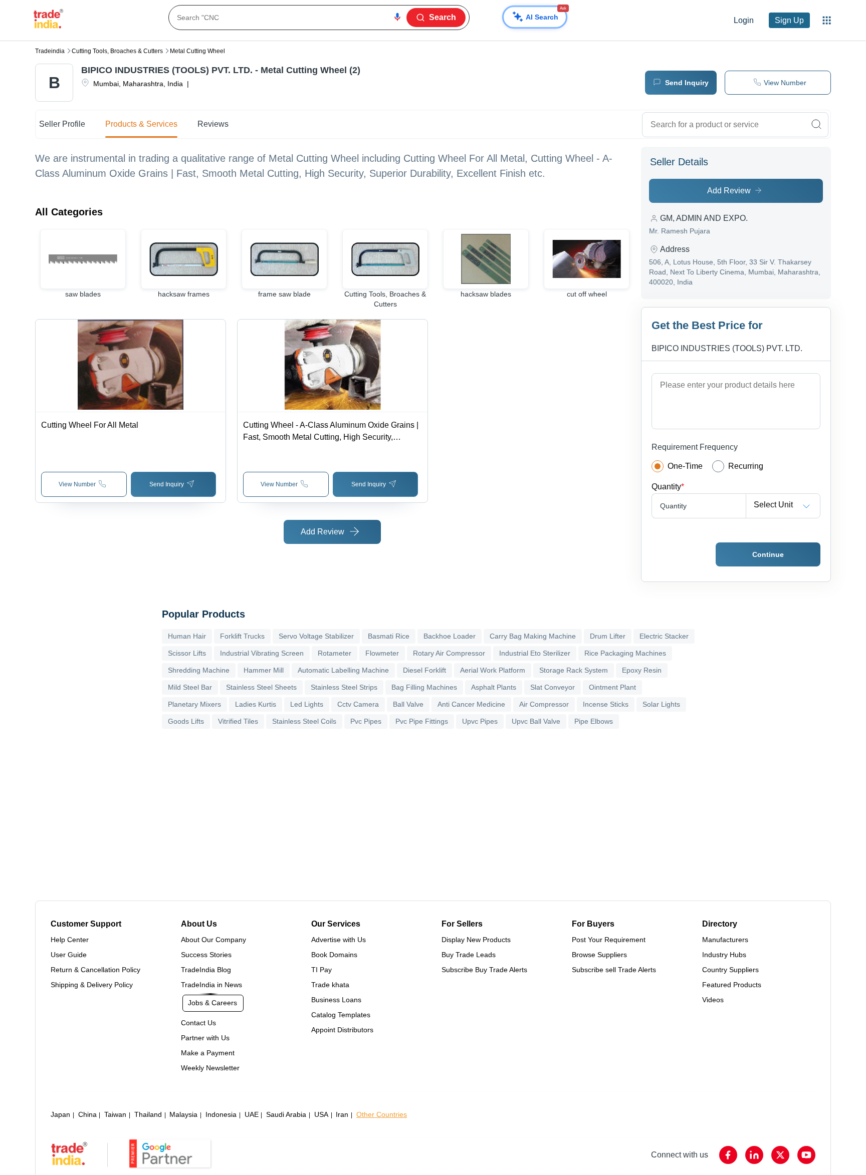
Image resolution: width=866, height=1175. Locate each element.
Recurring (745, 466)
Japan (60, 1114)
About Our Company (213, 940)
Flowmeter (382, 653)
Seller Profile (62, 124)
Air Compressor (544, 704)
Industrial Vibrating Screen (262, 653)
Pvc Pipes (365, 721)
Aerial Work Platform (492, 670)
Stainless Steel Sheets (261, 687)
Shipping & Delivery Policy (92, 985)
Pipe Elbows (593, 721)
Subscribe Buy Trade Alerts (484, 970)
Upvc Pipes (480, 721)
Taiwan (115, 1114)
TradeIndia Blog (206, 970)
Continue (768, 554)
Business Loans (336, 1000)
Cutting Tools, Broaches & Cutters (117, 51)
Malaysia (183, 1114)
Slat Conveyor (552, 687)
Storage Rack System (573, 670)
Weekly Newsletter (210, 1068)
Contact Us (198, 1023)
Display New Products (476, 940)
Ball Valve (408, 704)
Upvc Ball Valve (536, 721)
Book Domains (334, 955)
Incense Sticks (605, 704)
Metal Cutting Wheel (197, 51)
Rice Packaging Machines (625, 653)
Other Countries (381, 1114)
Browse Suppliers (599, 955)
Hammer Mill (264, 670)
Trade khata (330, 985)
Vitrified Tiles (238, 721)
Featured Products (731, 985)
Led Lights (306, 704)
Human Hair (187, 636)
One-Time (685, 466)
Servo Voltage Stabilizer (316, 636)
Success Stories (206, 955)
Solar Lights (661, 704)
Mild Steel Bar (190, 687)
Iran (342, 1114)
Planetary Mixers (194, 704)
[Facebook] (728, 1155)
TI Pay (321, 970)
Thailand (148, 1114)
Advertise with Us (338, 940)
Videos (713, 1000)
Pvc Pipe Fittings (421, 721)
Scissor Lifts (187, 653)
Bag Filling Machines (424, 687)
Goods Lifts (186, 721)
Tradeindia (50, 51)
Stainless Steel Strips (344, 687)
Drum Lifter (607, 636)
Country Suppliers (730, 970)
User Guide (69, 955)
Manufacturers (725, 940)
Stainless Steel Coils (304, 721)
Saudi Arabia (286, 1114)
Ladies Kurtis (255, 704)
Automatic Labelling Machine (343, 670)
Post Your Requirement (608, 940)
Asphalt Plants (493, 687)
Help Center (70, 940)
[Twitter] (780, 1155)
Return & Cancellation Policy (95, 970)
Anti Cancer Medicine (471, 704)
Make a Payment (208, 1053)
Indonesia (221, 1114)
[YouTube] (806, 1155)
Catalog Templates (340, 1015)
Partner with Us (205, 1038)
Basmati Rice (388, 636)
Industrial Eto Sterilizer (534, 653)
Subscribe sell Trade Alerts (614, 970)
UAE (252, 1114)
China (87, 1114)
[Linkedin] (754, 1155)
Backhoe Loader (449, 636)
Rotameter (334, 653)
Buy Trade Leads (469, 955)
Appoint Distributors (342, 1030)
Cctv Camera (358, 704)
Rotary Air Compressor (449, 653)
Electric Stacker (664, 636)
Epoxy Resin (642, 670)
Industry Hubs (724, 955)
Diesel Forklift (424, 670)
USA (321, 1114)
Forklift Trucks (242, 636)
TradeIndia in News (211, 985)
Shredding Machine (199, 670)
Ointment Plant (612, 687)
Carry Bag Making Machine (533, 636)
